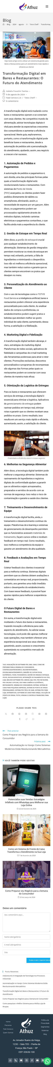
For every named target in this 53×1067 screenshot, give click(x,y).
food (14, 675)
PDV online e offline (11, 682)
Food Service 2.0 (13, 97)
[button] (47, 1061)
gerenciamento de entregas (20, 403)
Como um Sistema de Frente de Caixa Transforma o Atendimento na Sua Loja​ (26, 850)
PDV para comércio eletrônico (31, 682)
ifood (5, 677)
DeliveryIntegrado (30, 670)
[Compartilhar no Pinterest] (19, 714)
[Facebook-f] (32, 1060)
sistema (36, 685)
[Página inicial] (3, 24)
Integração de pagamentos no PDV (36, 677)
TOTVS (18, 695)
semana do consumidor (23, 685)
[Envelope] (21, 1060)
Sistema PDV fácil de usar (24, 690)
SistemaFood (11, 693)
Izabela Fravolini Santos (17, 91)
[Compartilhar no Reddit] (46, 714)
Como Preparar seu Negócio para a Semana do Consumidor (26, 892)
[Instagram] (26, 1060)
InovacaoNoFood (15, 677)
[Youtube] (37, 1060)
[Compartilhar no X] (5, 714)
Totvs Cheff (29, 97)
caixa (35, 665)
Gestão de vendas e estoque (38, 675)
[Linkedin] (43, 1060)
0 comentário (12, 101)
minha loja (28, 680)
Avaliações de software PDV (17, 665)
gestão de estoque (26, 239)
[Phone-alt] (16, 1060)
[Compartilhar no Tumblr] (19, 719)
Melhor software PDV (15, 680)
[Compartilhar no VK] (39, 714)
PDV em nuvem (42, 680)
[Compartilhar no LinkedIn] (26, 714)
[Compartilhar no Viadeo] (26, 719)
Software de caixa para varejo (29, 693)
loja (4, 680)
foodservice (22, 675)
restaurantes (8, 685)
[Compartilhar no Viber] (32, 714)
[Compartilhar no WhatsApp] (33, 719)
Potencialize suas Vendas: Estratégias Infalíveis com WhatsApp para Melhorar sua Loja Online (26, 802)
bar (30, 665)
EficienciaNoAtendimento (13, 672)
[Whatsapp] (10, 1060)
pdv (34, 680)
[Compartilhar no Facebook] (12, 714)
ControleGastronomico (12, 670)
